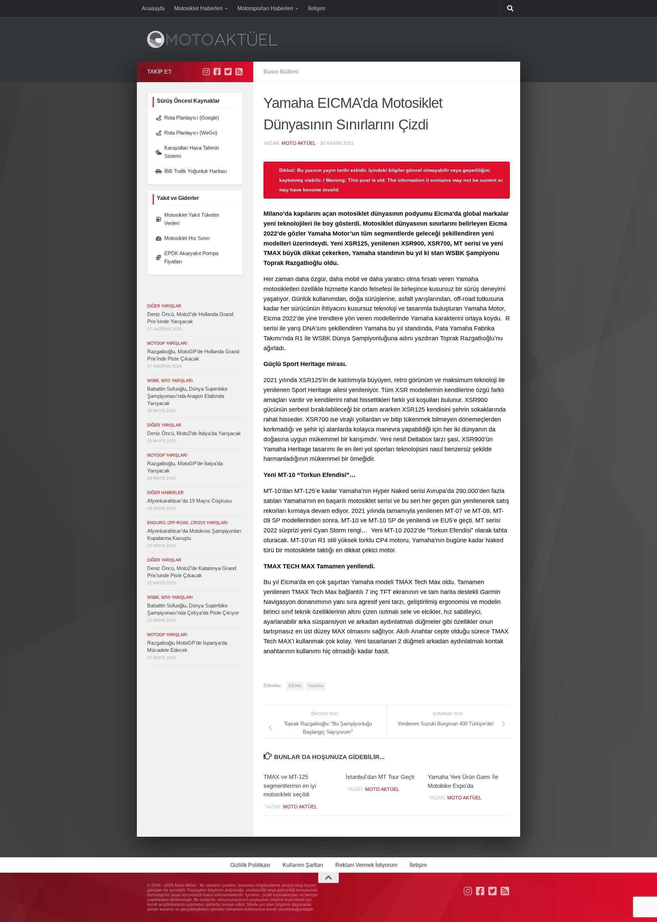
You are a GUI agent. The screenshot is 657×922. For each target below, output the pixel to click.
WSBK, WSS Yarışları (170, 380)
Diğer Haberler (165, 492)
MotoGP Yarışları (167, 343)
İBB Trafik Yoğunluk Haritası (195, 171)
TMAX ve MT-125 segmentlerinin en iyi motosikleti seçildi (289, 786)
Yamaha (315, 685)
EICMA (294, 685)
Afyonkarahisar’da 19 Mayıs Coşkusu (189, 501)
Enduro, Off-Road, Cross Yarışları (187, 522)
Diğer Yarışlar (164, 306)
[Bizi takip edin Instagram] (206, 71)
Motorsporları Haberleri (265, 8)
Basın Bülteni (280, 72)
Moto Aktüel (298, 143)
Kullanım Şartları (303, 865)
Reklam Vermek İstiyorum (366, 865)
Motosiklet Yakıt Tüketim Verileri (191, 219)
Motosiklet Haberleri (198, 8)
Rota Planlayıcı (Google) (191, 118)
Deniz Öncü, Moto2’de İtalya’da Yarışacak (194, 433)
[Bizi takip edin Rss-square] (239, 71)
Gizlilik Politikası (250, 865)
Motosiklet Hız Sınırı (187, 238)
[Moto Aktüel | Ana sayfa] (212, 39)
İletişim (316, 8)
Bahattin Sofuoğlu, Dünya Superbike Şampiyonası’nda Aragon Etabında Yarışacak (187, 396)
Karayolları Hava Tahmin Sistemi (191, 152)
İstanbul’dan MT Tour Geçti (380, 777)
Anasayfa (153, 8)
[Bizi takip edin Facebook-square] (217, 71)
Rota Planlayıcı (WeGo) (190, 133)
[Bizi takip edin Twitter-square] (228, 71)
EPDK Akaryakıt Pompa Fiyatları (191, 257)
